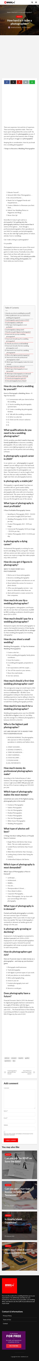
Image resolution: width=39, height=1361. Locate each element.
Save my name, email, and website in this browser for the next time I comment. (18, 1134)
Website (6, 1125)
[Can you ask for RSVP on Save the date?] (19, 1165)
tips (14, 1061)
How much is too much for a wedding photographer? (18, 351)
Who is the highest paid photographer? (17, 355)
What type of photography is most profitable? (16, 326)
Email (5, 1118)
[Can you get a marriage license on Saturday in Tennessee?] (19, 1195)
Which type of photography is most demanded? (16, 370)
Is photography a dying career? (15, 329)
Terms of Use (7, 1320)
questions (8, 1061)
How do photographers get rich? (16, 378)
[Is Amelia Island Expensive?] (19, 1226)
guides (27, 1058)
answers (13, 1058)
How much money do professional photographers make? (17, 359)
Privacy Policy (7, 1316)
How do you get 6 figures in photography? (18, 332)
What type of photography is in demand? (19, 373)
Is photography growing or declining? (17, 376)
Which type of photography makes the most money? (20, 363)
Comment (6, 1088)
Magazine (19, 16)
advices (7, 1058)
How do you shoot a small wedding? (17, 343)
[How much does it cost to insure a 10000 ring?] (19, 1256)
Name (6, 1111)
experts (21, 1058)
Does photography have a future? (17, 381)
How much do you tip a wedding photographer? (15, 335)
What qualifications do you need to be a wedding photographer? (18, 317)
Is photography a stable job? (14, 322)
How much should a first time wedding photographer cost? (17, 347)
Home (9, 12)
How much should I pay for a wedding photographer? (17, 340)
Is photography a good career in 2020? (17, 320)
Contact (5, 1323)
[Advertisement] (19, 56)
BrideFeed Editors (16, 27)
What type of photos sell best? (16, 366)
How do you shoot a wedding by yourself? (18, 313)
